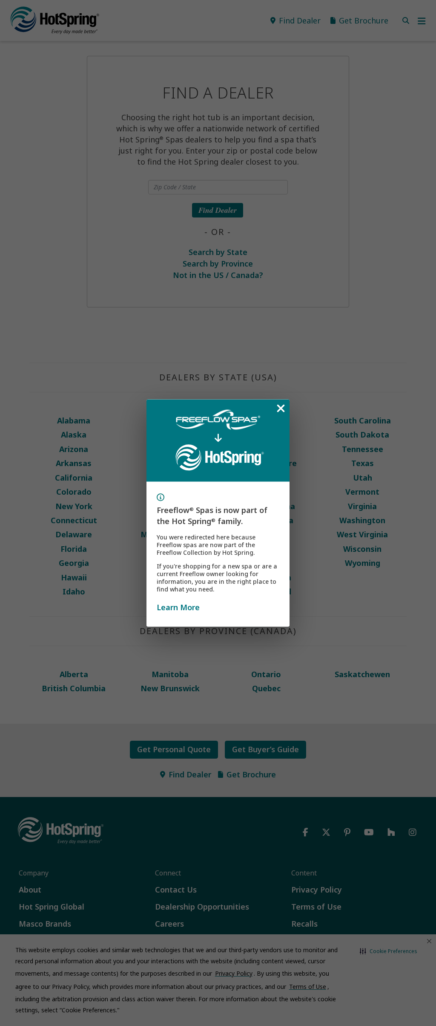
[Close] (281, 408)
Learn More (178, 607)
